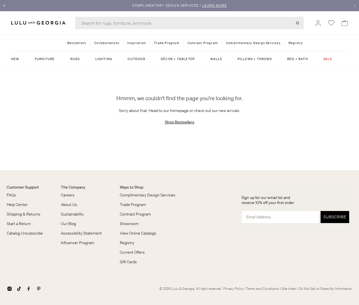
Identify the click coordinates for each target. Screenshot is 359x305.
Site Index (289, 288)
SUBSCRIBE (334, 216)
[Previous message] (4, 5)
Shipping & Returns (23, 214)
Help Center (17, 204)
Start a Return (19, 223)
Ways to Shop (131, 187)
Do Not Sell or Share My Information (325, 288)
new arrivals (229, 110)
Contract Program (135, 214)
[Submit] (297, 23)
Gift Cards (128, 261)
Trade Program (133, 204)
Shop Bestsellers (179, 122)
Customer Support (23, 187)
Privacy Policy (233, 288)
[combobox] (189, 23)
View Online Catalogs (138, 233)
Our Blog (68, 223)
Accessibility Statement (81, 233)
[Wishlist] (331, 23)
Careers (68, 195)
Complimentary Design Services (147, 195)
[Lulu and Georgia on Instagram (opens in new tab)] (9, 289)
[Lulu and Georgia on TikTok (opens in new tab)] (19, 288)
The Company (73, 187)
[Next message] (355, 5)
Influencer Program (77, 242)
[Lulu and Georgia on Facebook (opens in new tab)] (28, 289)
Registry (127, 242)
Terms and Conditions (262, 288)
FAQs (11, 195)
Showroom (129, 223)
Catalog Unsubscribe (25, 233)
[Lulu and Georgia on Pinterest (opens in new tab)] (39, 289)
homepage (179, 110)
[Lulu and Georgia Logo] (39, 23)
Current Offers (132, 252)
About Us (69, 204)
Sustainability (72, 214)
